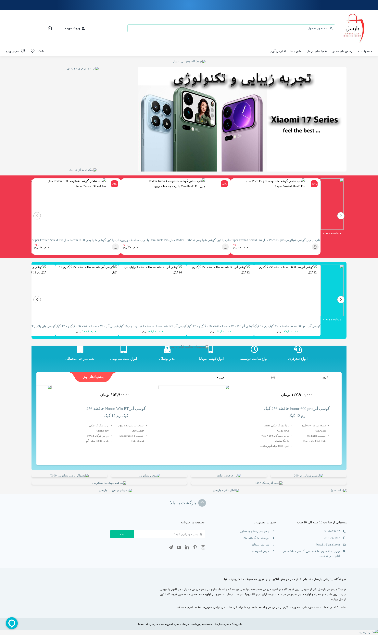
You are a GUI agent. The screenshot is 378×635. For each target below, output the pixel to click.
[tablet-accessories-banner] (229, 475)
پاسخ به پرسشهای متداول (254, 531)
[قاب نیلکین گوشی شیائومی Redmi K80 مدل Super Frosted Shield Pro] (115, 246)
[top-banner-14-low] (189, 61)
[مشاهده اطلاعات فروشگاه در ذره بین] (368, 632)
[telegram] (171, 547)
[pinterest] (195, 547)
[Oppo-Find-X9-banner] (308, 475)
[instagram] (203, 547)
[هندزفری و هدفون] (298, 355)
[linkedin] (187, 547)
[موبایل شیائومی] (211, 355)
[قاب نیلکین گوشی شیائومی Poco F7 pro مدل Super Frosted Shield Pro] (315, 246)
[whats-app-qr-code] (115, 490)
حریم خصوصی (260, 551)
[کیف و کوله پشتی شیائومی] (167, 355)
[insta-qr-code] (338, 490)
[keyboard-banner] (149, 475)
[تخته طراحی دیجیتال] (80, 355)
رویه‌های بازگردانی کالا (256, 537)
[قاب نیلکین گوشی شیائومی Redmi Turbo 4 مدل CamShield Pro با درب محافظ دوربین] (225, 246)
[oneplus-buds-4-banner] (83, 68)
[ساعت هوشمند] (254, 355)
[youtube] (179, 547)
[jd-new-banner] (83, 169)
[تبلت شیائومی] (123, 355)
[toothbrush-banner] (69, 475)
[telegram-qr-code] (226, 490)
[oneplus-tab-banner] (109, 482)
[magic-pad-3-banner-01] (269, 482)
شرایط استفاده (260, 544)
